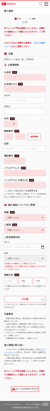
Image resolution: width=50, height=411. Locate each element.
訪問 (38, 281)
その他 (25, 299)
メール (9, 281)
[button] (40, 4)
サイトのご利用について (36, 404)
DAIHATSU (18, 4)
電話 (23, 281)
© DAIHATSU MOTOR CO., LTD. (25, 408)
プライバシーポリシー (13, 404)
